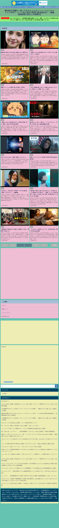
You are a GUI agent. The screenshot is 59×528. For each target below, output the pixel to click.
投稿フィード (5, 309)
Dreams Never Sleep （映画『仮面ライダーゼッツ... (14, 157)
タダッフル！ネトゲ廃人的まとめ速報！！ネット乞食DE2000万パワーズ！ (19, 422)
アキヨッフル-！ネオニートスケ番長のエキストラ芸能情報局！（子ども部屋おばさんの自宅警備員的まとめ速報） (29, 468)
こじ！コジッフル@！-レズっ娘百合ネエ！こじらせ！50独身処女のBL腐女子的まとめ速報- (23, 428)
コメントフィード (6, 312)
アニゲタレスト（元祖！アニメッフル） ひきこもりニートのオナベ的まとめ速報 (21, 446)
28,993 (54, 245)
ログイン (4, 305)
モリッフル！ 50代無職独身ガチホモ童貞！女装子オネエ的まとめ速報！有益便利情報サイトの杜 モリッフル (28, 475)
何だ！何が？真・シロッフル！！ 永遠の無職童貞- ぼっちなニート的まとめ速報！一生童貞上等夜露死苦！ (28, 431)
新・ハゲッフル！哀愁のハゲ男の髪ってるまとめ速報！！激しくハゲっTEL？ (20, 425)
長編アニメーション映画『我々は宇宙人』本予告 (13, 87)
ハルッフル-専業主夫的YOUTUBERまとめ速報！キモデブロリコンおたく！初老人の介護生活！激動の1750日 (27, 443)
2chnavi (3, 346)
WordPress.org (5, 316)
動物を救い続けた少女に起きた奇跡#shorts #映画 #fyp (14, 52)
